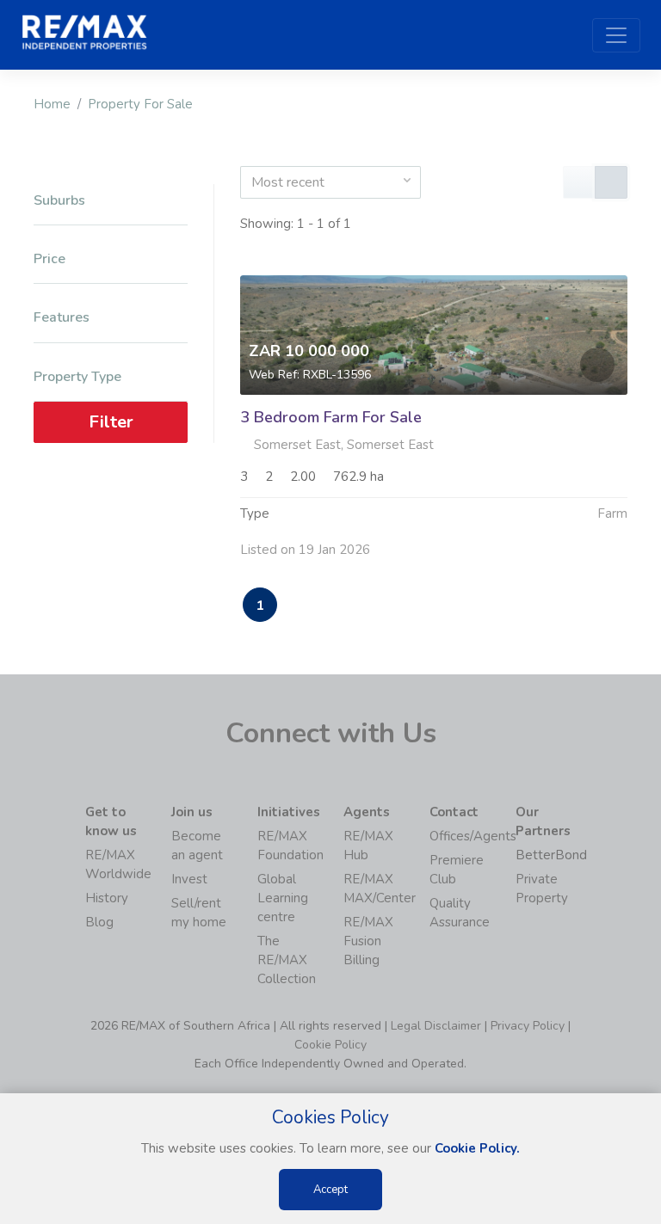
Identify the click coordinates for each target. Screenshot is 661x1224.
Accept (330, 1189)
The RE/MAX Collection (286, 959)
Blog (99, 922)
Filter (111, 422)
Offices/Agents (472, 836)
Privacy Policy (528, 1026)
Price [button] (49, 259)
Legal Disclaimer (436, 1026)
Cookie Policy (330, 1044)
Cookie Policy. (477, 1148)
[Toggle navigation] (616, 35)
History (106, 898)
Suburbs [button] (59, 201)
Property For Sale (140, 104)
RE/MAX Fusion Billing (368, 941)
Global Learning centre (282, 898)
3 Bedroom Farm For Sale (331, 417)
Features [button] (62, 318)
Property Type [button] (77, 377)
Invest (189, 879)
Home (52, 104)
